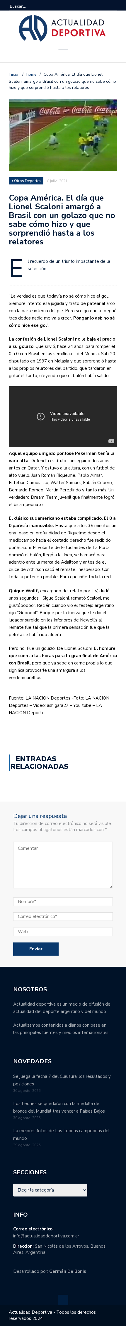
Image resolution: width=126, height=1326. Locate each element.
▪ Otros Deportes (26, 181)
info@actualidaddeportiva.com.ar (46, 1236)
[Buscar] (113, 6)
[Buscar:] (27, 6)
